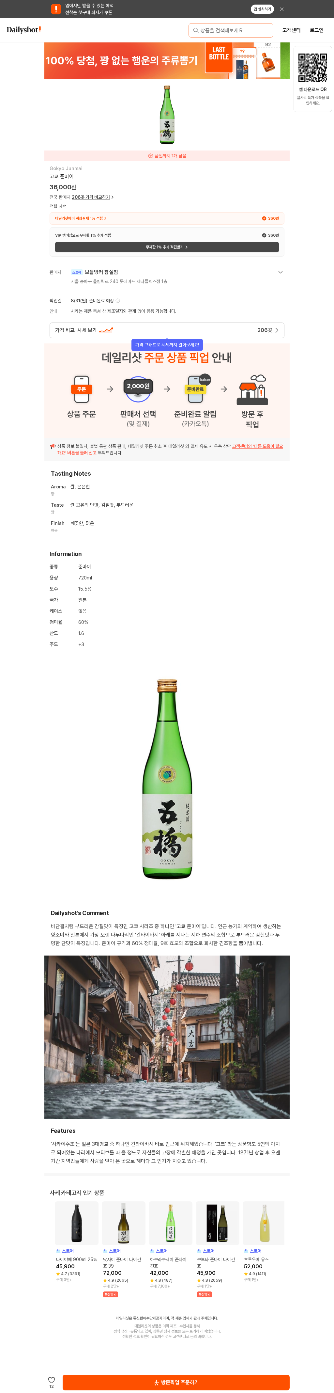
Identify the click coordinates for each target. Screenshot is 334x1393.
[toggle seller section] (280, 272)
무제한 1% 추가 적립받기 (164, 247)
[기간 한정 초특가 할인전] (167, 60)
